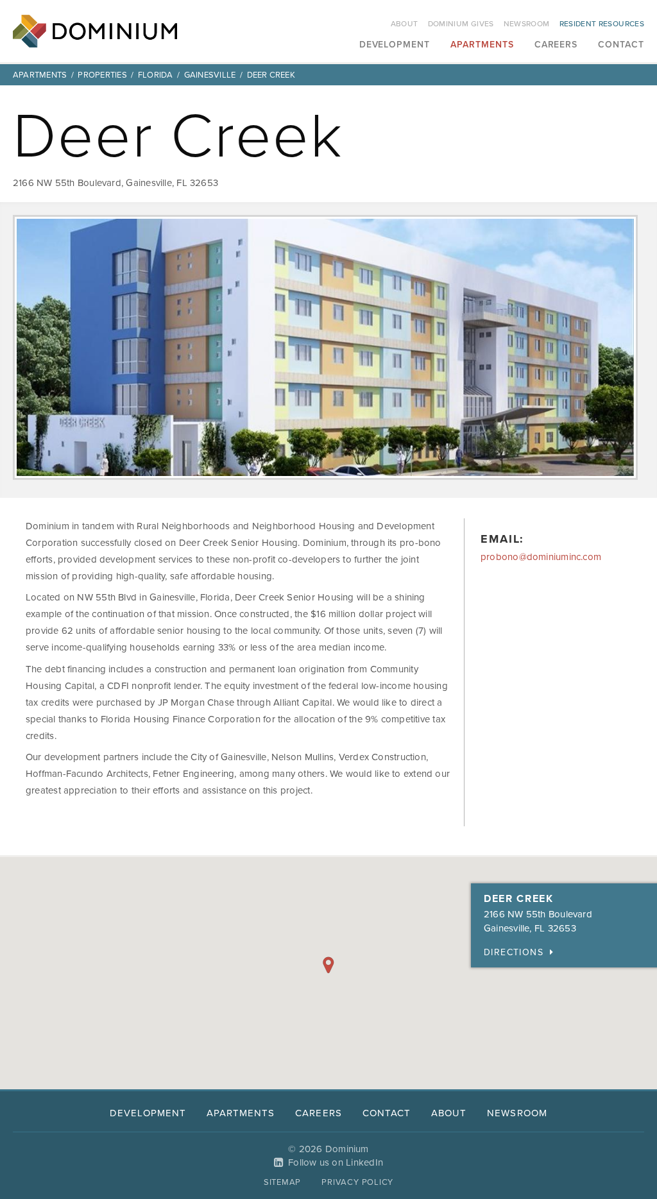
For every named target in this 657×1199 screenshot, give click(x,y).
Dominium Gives (461, 23)
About (404, 23)
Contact (621, 45)
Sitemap (282, 1182)
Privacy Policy (357, 1182)
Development (395, 45)
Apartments (482, 45)
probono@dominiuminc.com (541, 557)
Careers (556, 45)
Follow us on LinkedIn (335, 1162)
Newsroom (527, 23)
